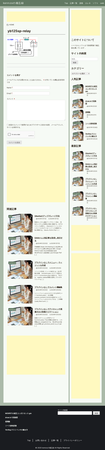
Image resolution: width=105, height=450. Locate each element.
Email (9, 93)
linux (10, 216)
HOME (11, 25)
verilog (75, 134)
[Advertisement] (36, 17)
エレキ (88, 3)
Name (9, 88)
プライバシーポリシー (72, 440)
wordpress (12, 238)
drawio (75, 101)
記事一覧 (73, 3)
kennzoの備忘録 (13, 3)
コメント (11, 99)
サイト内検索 (63, 410)
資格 (81, 3)
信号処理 (75, 112)
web (102, 3)
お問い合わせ (40, 440)
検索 (96, 413)
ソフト (95, 3)
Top (66, 3)
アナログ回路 (77, 86)
